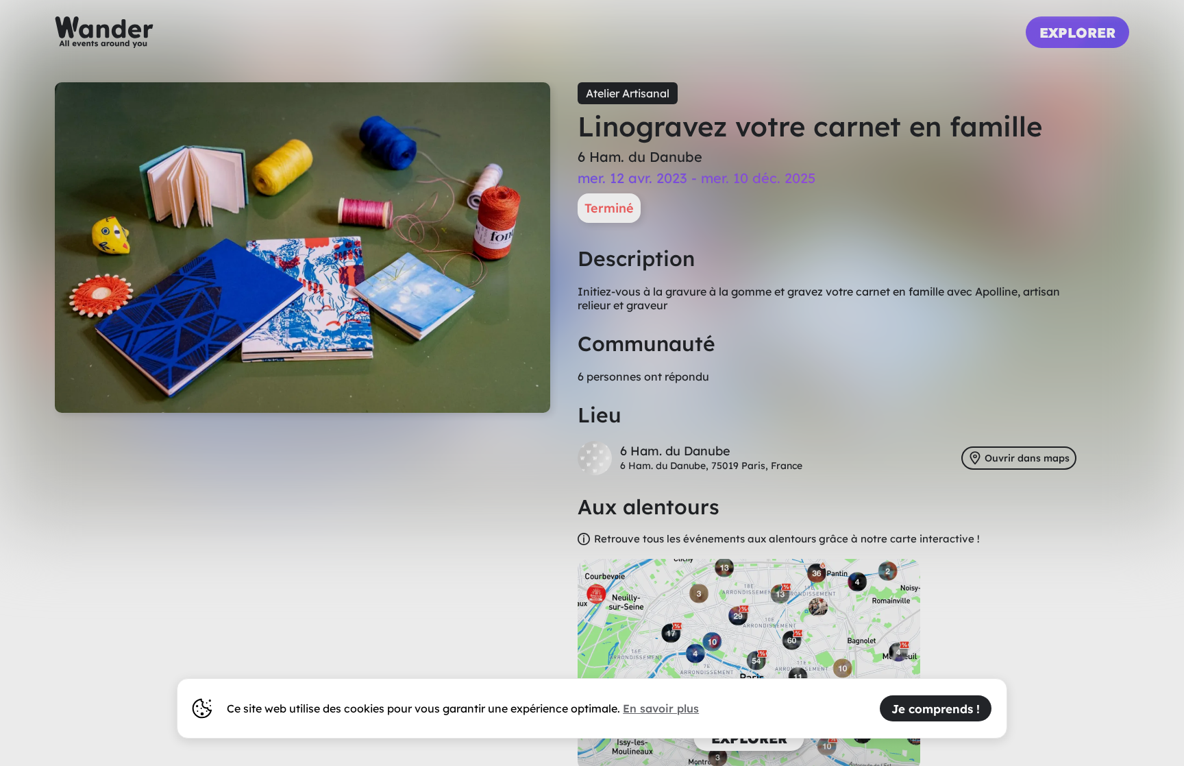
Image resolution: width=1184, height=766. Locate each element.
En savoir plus (661, 708)
